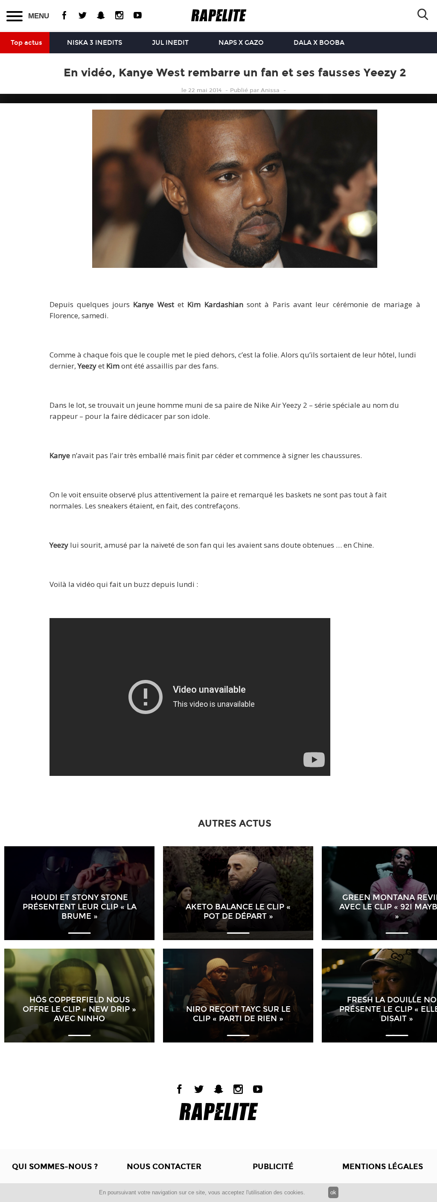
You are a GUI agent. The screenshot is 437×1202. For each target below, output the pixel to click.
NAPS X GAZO (241, 42)
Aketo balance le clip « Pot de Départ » (238, 911)
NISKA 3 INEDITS (94, 42)
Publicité (273, 1166)
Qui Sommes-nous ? (55, 1166)
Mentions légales (382, 1166)
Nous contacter (164, 1166)
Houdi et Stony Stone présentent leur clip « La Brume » (80, 907)
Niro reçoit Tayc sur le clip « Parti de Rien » (238, 1014)
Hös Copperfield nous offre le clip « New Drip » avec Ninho (79, 1009)
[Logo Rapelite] (218, 15)
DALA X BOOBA (319, 42)
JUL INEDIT (170, 42)
